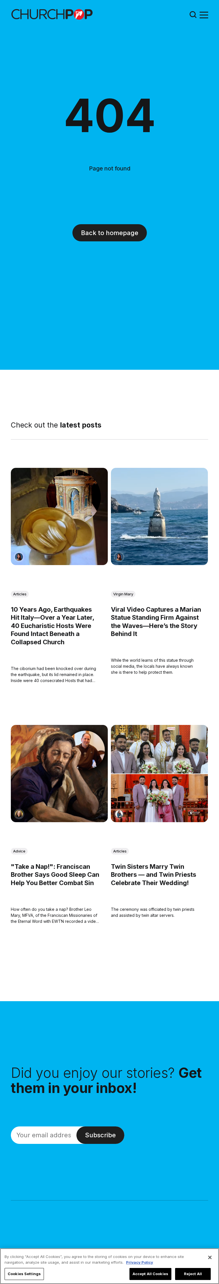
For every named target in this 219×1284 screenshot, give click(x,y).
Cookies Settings (24, 1273)
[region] (109, 1266)
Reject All (193, 1273)
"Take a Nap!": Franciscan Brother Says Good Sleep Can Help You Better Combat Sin (55, 875)
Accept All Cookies (150, 1273)
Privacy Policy (139, 1262)
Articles (20, 594)
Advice (19, 851)
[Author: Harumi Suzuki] (119, 814)
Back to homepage (109, 232)
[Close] (210, 1257)
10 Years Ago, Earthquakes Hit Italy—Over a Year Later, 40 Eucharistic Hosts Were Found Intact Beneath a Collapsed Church (52, 626)
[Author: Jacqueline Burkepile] (19, 814)
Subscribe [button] (100, 1135)
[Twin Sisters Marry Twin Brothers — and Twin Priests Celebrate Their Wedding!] (159, 773)
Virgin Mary (123, 594)
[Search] (193, 14)
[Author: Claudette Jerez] (19, 557)
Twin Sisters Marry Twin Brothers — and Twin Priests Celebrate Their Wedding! (153, 875)
